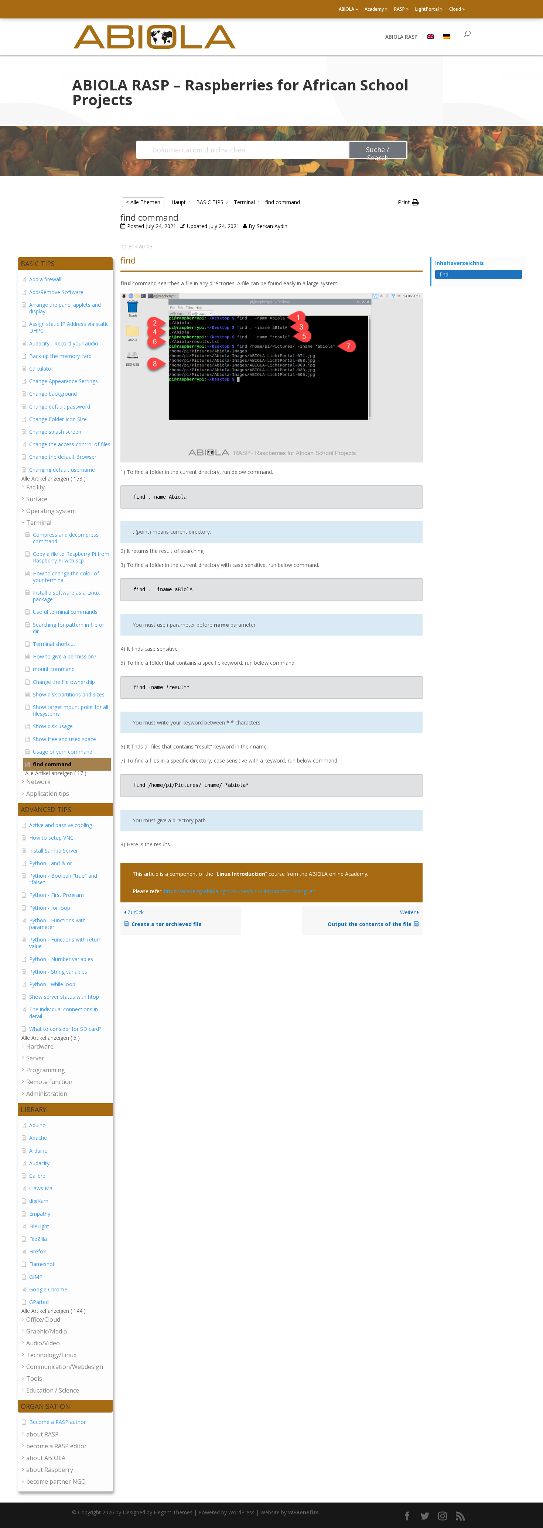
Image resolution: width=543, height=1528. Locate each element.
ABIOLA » (348, 9)
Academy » (376, 9)
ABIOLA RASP (401, 37)
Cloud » (457, 9)
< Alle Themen (143, 202)
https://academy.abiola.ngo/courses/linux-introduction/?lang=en (239, 891)
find (444, 274)
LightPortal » (429, 9)
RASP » (401, 9)
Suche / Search (377, 152)
